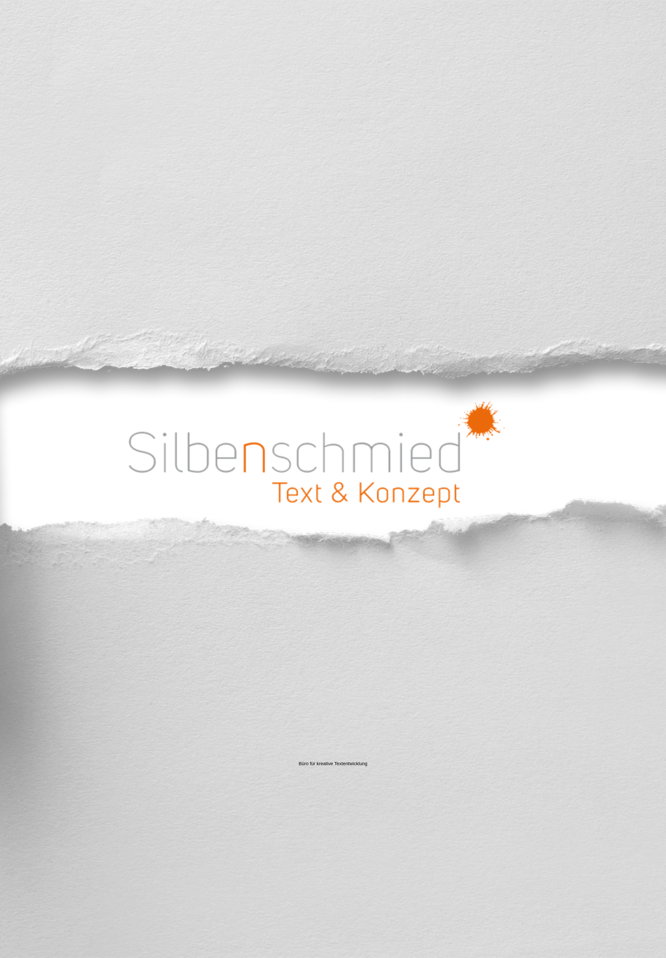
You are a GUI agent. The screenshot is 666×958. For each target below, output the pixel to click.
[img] (333, 479)
